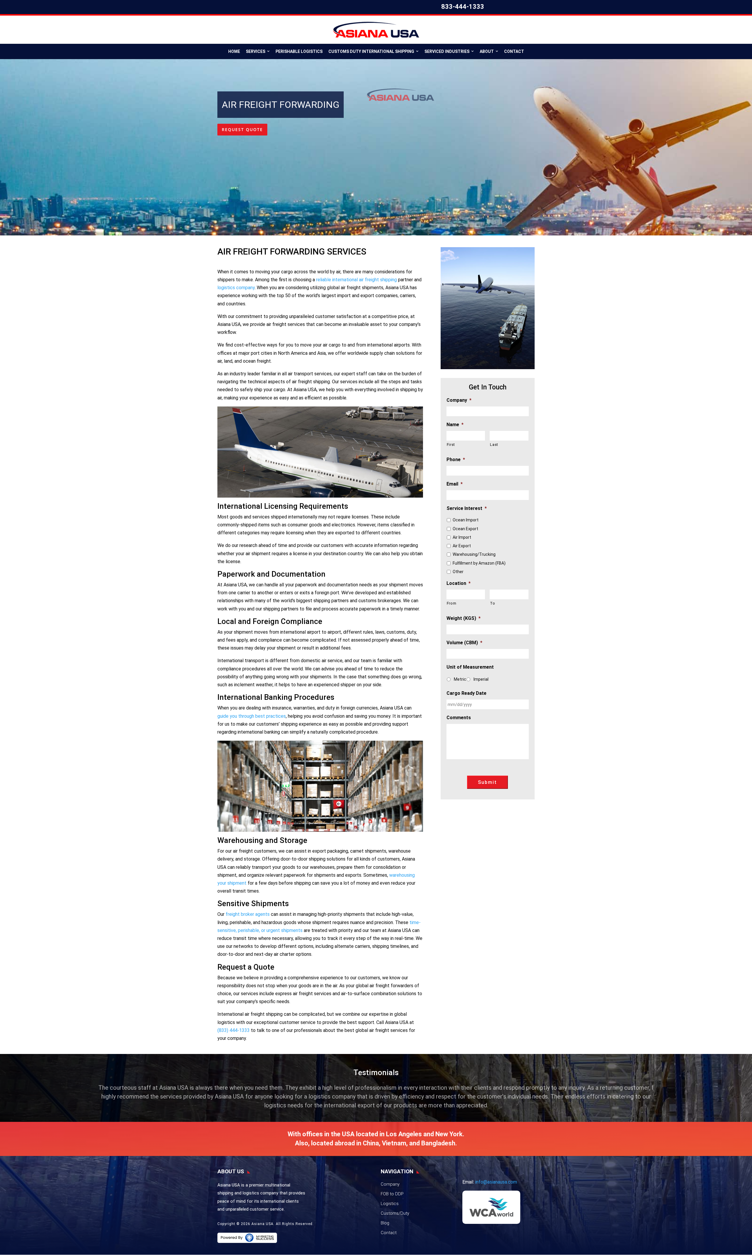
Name (455, 424)
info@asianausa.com (496, 1182)
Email (454, 484)
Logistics (390, 1203)
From (451, 603)
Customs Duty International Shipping (371, 51)
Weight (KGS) (463, 618)
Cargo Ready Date (466, 693)
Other (458, 571)
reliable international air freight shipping (356, 279)
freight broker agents (248, 914)
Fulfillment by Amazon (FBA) (479, 563)
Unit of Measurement (470, 667)
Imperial (481, 679)
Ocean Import (466, 520)
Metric (460, 679)
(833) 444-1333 (233, 1030)
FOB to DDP (392, 1194)
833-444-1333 (462, 6)
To (492, 603)
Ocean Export (465, 528)
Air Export (462, 545)
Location (458, 583)
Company (458, 400)
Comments (458, 717)
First (451, 444)
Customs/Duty (395, 1213)
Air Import (462, 537)
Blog (385, 1223)
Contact (514, 51)
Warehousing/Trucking (474, 554)
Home (234, 51)
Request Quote (242, 129)
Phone (455, 459)
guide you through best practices (251, 716)
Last (494, 444)
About (487, 51)
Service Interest (466, 508)
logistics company (236, 287)
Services (255, 51)
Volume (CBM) (464, 642)
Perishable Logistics (299, 51)
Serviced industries (446, 51)
